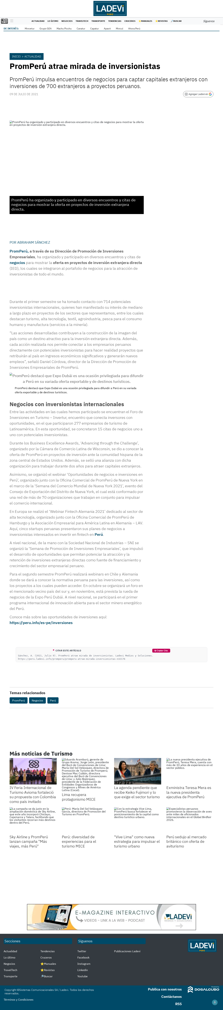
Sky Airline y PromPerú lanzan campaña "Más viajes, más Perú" (29, 841)
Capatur (94, 28)
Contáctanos (171, 996)
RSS (178, 1003)
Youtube (82, 976)
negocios (17, 262)
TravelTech (82, 21)
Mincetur (29, 28)
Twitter (81, 951)
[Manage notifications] (215, 1002)
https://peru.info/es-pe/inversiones (41, 622)
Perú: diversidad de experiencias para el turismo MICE (79, 841)
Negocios (66, 21)
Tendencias (114, 21)
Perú (99, 534)
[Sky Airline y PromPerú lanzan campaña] (33, 820)
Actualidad (38, 21)
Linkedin (82, 970)
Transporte (98, 21)
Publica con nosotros (165, 989)
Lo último (53, 21)
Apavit (107, 28)
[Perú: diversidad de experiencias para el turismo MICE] (85, 820)
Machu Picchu (64, 28)
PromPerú (18, 700)
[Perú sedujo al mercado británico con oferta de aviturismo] (189, 820)
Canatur (81, 28)
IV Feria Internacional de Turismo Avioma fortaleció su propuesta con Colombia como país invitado (33, 794)
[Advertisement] (111, 876)
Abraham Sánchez (33, 242)
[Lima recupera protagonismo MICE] (85, 774)
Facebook (83, 957)
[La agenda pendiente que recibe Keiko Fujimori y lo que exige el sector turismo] (137, 771)
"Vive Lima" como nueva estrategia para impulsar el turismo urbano (137, 841)
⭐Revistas (161, 21)
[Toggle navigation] (11, 21)
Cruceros (129, 21)
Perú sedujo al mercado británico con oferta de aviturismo (186, 841)
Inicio (16, 56)
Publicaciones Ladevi (127, 951)
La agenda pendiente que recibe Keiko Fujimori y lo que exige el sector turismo (137, 792)
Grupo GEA (46, 28)
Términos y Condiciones (18, 999)
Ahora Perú (134, 28)
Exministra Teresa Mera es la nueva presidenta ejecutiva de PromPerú (188, 792)
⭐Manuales (145, 21)
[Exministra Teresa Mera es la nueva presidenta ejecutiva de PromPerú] (189, 771)
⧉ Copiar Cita (161, 650)
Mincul (119, 28)
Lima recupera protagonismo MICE (79, 797)
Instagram (83, 963)
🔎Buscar (176, 21)
